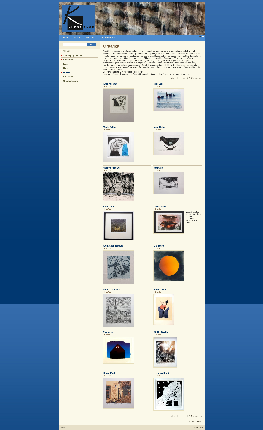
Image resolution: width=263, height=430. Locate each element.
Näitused (91, 38)
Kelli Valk (158, 83)
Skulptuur (68, 77)
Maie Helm (159, 127)
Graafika (67, 72)
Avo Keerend (160, 289)
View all (174, 78)
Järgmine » (196, 78)
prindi (199, 421)
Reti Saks (158, 167)
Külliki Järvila (160, 332)
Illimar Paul (109, 373)
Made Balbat (109, 127)
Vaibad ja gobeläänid (73, 55)
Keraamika (68, 60)
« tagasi (191, 421)
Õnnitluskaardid (70, 81)
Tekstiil (66, 51)
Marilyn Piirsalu (111, 167)
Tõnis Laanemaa (111, 289)
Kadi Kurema (110, 83)
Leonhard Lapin (161, 373)
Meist (77, 38)
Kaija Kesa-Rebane (113, 245)
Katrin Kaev (159, 206)
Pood (65, 38)
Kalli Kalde (108, 206)
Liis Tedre (158, 245)
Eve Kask (108, 332)
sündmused (108, 38)
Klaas (65, 64)
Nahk (65, 68)
